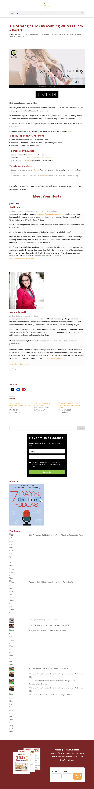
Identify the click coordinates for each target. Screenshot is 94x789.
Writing (21, 36)
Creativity (53, 34)
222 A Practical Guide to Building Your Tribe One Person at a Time (56, 535)
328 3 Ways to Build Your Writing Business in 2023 (49, 625)
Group (28, 161)
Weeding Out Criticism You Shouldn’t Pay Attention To (51, 582)
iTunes (36, 170)
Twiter (29, 158)
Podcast (73, 34)
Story (79, 34)
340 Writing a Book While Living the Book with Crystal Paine (69, 405)
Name (54, 772)
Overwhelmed (63, 34)
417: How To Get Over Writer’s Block (42, 404)
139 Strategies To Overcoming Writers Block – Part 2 (19, 405)
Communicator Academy (39, 34)
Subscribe (47, 472)
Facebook (37, 158)
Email (65, 772)
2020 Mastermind (54, 358)
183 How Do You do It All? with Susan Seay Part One (50, 695)
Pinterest (47, 158)
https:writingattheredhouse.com (22, 259)
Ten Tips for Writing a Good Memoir (43, 620)
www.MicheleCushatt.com (19, 364)
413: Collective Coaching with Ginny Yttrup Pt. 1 (48, 668)
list (44, 176)
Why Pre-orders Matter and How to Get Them (47, 630)
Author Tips (24, 34)
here (69, 131)
